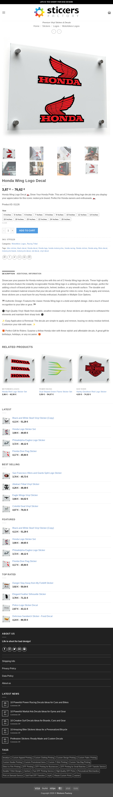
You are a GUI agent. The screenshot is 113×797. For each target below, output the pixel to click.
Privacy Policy (9, 668)
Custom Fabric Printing (87, 758)
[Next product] (54, 31)
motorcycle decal (24, 251)
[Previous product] (59, 31)
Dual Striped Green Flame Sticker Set (55, 392)
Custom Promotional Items (35, 762)
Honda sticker (81, 248)
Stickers (46, 26)
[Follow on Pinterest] (24, 649)
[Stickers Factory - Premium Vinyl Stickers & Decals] (56, 12)
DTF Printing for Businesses (47, 767)
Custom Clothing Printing (44, 758)
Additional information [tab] (29, 274)
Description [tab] (8, 274)
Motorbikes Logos (71, 26)
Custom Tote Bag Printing (80, 762)
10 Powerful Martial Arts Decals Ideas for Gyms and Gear (38, 711)
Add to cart (27, 230)
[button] (3, 12)
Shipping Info (8, 661)
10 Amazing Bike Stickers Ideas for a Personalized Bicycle (38, 729)
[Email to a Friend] (19, 257)
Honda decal (32, 248)
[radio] (7, 214)
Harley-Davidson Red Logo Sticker (91, 392)
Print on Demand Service (13, 776)
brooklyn (6, 758)
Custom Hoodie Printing (12, 762)
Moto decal (102, 248)
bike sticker (11, 248)
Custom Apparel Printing (22, 758)
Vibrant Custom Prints (63, 776)
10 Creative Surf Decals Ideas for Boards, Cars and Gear (38, 720)
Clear (4, 223)
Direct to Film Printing (11, 767)
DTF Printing (28, 767)
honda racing (70, 248)
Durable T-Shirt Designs (12, 771)
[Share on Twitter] (14, 257)
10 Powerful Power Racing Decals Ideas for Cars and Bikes (39, 702)
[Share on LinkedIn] (29, 257)
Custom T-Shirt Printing (57, 762)
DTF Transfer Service (97, 767)
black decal (21, 248)
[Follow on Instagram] (9, 649)
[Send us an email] (19, 649)
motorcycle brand (9, 251)
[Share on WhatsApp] (4, 257)
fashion (27, 771)
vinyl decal (44, 251)
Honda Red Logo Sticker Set (14, 392)
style (49, 776)
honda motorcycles (56, 248)
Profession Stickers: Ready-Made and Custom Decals (36, 738)
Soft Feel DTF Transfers (35, 776)
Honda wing (92, 248)
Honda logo (42, 248)
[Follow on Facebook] (4, 649)
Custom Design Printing (66, 758)
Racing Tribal (32, 244)
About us (6, 683)
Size (4, 211)
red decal (35, 251)
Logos (56, 26)
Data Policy (7, 676)
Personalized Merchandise (88, 771)
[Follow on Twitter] (14, 649)
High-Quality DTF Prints (65, 771)
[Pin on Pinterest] (24, 257)
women (77, 776)
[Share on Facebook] (9, 257)
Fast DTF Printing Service (43, 771)
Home (36, 26)
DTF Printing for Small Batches (73, 767)
